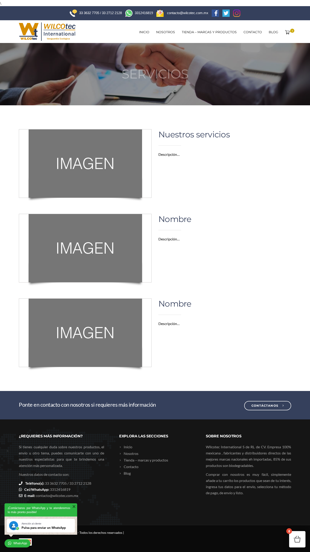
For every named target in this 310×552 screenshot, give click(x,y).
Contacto (253, 32)
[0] (286, 32)
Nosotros (165, 32)
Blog (273, 32)
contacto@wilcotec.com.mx (57, 495)
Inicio (144, 32)
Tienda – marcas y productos (209, 32)
